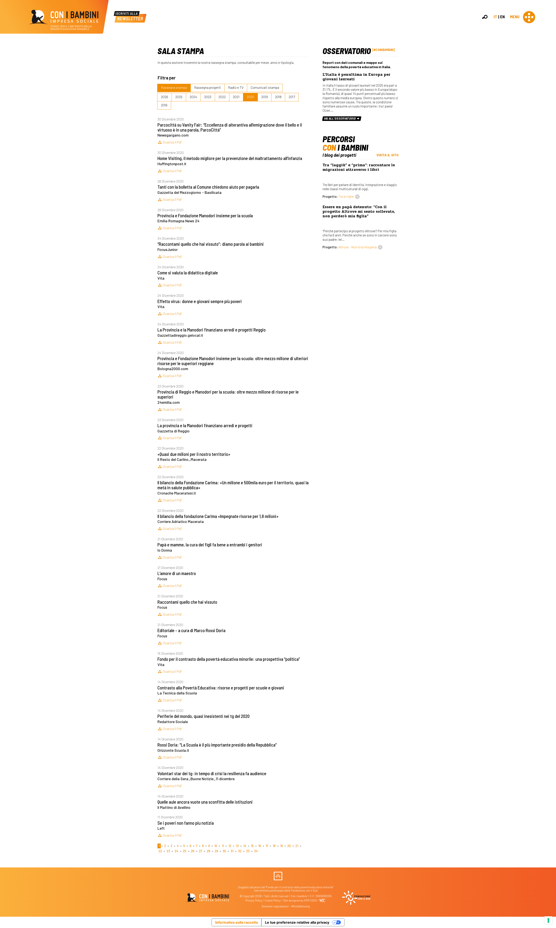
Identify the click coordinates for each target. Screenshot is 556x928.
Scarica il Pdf (172, 142)
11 (223, 846)
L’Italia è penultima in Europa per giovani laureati (357, 77)
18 (274, 846)
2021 (236, 97)
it (495, 16)
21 (296, 846)
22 (160, 851)
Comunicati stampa (265, 87)
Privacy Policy (253, 900)
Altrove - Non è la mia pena (357, 247)
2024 (193, 97)
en (502, 16)
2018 (278, 97)
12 (229, 846)
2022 (222, 97)
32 (240, 851)
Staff (549, 79)
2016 (164, 105)
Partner (551, 74)
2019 (264, 97)
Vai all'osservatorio (340, 118)
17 (267, 846)
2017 (292, 97)
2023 (207, 97)
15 (252, 846)
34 (256, 851)
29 (216, 851)
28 (208, 851)
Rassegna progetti (207, 87)
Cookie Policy (273, 900)
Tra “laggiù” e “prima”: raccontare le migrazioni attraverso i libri (359, 167)
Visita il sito (387, 155)
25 (184, 851)
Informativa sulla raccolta (236, 922)
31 (232, 851)
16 (259, 846)
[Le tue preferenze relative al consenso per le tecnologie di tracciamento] (548, 920)
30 (224, 851)
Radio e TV (235, 87)
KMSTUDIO (310, 900)
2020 (250, 97)
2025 (178, 97)
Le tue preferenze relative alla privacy (297, 922)
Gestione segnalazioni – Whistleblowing (286, 906)
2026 (164, 97)
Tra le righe (346, 196)
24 (176, 851)
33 (248, 851)
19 (281, 846)
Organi (550, 65)
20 (289, 846)
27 (200, 851)
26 (192, 851)
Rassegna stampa (174, 87)
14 (244, 846)
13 (237, 846)
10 (215, 846)
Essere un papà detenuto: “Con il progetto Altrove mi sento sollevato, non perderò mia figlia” (359, 211)
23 (168, 851)
